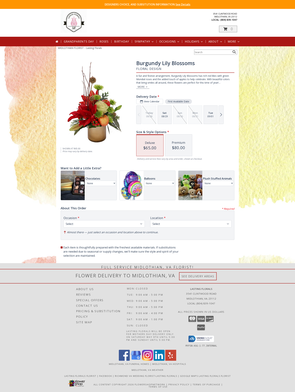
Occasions (167, 41)
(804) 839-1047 (228, 19)
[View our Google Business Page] (135, 359)
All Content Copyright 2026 (114, 384)
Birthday (121, 41)
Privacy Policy (178, 384)
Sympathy (142, 41)
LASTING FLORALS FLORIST (80, 375)
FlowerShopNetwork (150, 384)
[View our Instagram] (147, 359)
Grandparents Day (79, 41)
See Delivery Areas (198, 276)
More (232, 41)
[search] (234, 52)
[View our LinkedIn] (159, 359)
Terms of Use (158, 386)
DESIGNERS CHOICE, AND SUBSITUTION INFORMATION (147, 4)
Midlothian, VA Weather (148, 369)
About (213, 41)
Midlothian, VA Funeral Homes (129, 364)
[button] (228, 29)
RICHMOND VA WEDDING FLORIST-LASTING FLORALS (146, 375)
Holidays (192, 41)
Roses (104, 41)
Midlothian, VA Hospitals (169, 364)
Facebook (106, 375)
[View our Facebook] (124, 359)
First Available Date (178, 101)
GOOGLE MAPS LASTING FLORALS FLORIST (205, 375)
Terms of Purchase (206, 384)
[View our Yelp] (170, 359)
